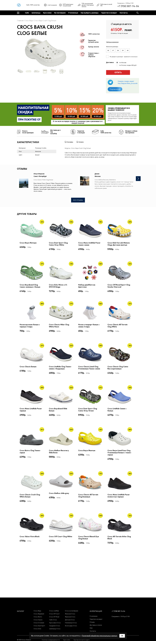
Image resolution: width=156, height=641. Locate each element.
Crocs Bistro (38, 617)
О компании (93, 616)
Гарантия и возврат (109, 13)
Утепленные (73, 13)
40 (127, 50)
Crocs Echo (37, 629)
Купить (118, 72)
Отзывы (92, 622)
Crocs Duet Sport (39, 626)
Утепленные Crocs (71, 623)
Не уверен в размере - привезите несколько (123, 57)
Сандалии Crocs (54, 626)
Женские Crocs (70, 614)
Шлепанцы (36, 13)
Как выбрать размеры (89, 13)
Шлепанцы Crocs (54, 629)
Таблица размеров (112, 42)
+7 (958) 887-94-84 (128, 6)
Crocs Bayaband (39, 614)
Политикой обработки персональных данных (99, 636)
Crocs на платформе (71, 611)
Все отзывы (78, 200)
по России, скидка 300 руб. (128, 65)
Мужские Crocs (70, 617)
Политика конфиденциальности (51, 639)
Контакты (124, 13)
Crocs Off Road (54, 617)
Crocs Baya (29, 20)
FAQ (91, 628)
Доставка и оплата (96, 625)
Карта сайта (66, 639)
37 (113, 50)
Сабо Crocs (53, 620)
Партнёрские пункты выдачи (82, 639)
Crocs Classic (38, 620)
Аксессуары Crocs (71, 626)
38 (118, 50)
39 (123, 50)
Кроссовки (47, 13)
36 (108, 50)
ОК (122, 636)
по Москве (122, 62)
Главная (20, 20)
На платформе (60, 13)
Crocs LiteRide (54, 611)
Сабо (27, 13)
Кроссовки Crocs (55, 623)
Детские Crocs (70, 620)
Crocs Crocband (39, 623)
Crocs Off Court (54, 614)
